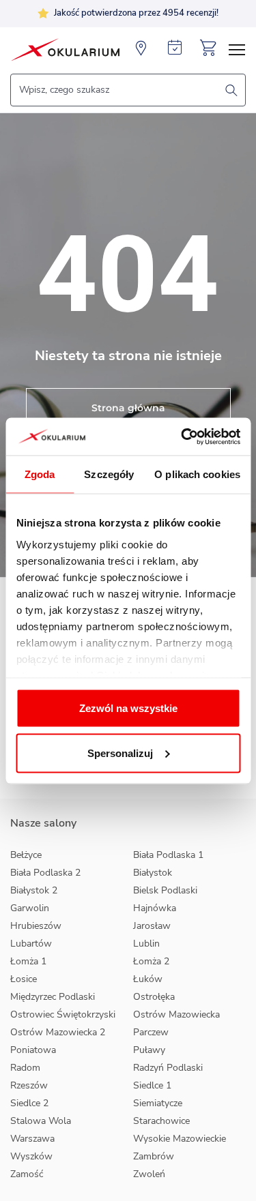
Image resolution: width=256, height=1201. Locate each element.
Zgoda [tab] (40, 474)
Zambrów (153, 1156)
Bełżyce (26, 854)
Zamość (26, 1174)
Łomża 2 (151, 961)
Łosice (23, 979)
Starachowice (161, 1120)
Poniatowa (33, 1049)
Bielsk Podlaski (165, 890)
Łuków (147, 979)
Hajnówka (154, 908)
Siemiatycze (157, 1103)
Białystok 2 (33, 890)
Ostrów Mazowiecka (176, 1014)
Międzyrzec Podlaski (52, 996)
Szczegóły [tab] (109, 474)
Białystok (152, 872)
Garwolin (29, 908)
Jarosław (152, 925)
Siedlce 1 (152, 1085)
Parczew (151, 1032)
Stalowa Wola (40, 1120)
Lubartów (31, 943)
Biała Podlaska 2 (45, 872)
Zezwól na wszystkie (128, 708)
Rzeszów (29, 1085)
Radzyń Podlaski (168, 1067)
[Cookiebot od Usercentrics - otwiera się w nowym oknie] (182, 436)
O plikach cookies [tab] (197, 474)
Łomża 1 (28, 961)
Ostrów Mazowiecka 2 (57, 1032)
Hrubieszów (35, 925)
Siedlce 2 (29, 1103)
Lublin (146, 943)
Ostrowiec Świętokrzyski (62, 1014)
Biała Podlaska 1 (168, 854)
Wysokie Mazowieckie (179, 1138)
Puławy (149, 1049)
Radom (25, 1067)
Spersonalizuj (120, 752)
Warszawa (32, 1138)
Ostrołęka (154, 996)
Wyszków (31, 1156)
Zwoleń (149, 1174)
